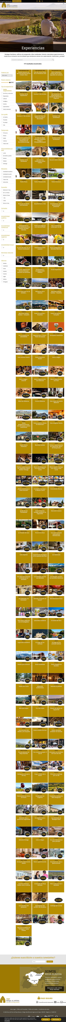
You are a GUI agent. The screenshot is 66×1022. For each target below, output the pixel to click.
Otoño (4, 138)
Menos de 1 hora (7, 190)
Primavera (5, 133)
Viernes (4, 158)
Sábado (4, 161)
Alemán (5, 263)
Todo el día (5, 179)
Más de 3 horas (6, 195)
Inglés (4, 276)
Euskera (5, 271)
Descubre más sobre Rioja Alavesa (54, 989)
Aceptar (45, 1019)
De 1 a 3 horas (6, 192)
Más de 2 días (6, 203)
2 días (4, 200)
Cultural (5, 98)
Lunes (4, 153)
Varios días (5, 182)
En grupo (5, 119)
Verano (4, 135)
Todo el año (5, 143)
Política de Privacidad (22, 1009)
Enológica (5, 101)
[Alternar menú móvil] (63, 3)
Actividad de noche (7, 174)
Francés (5, 273)
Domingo (5, 163)
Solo (4, 125)
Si (3, 211)
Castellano (5, 266)
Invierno (5, 141)
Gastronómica (6, 106)
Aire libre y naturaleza (8, 93)
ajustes (7, 1020)
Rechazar (56, 1019)
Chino (4, 268)
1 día (4, 198)
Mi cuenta (60, 1)
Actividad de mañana (7, 171)
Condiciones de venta (44, 1009)
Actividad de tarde (7, 176)
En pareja (5, 122)
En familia (5, 117)
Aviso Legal (13, 1009)
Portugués (5, 281)
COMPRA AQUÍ (17, 1)
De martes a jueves (7, 155)
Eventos (5, 104)
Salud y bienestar (7, 109)
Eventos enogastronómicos (7, 90)
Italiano (4, 279)
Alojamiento (5, 96)
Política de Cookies (33, 1009)
